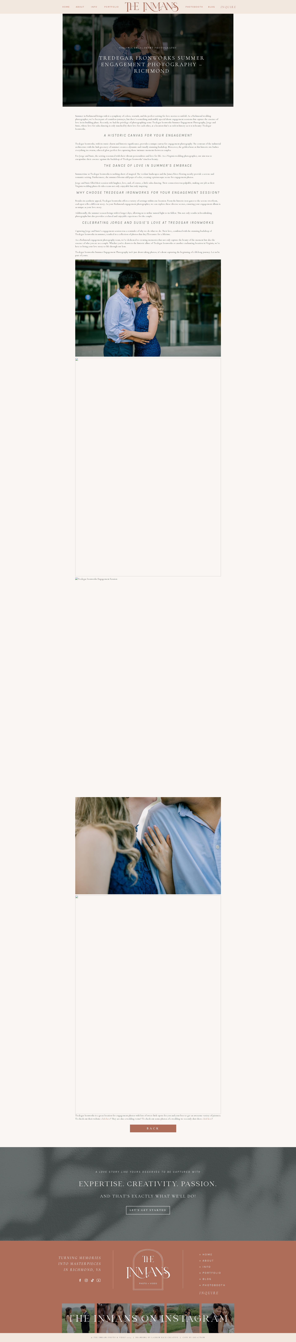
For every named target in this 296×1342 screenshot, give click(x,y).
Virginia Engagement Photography (148, 48)
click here (105, 1118)
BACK (153, 1128)
